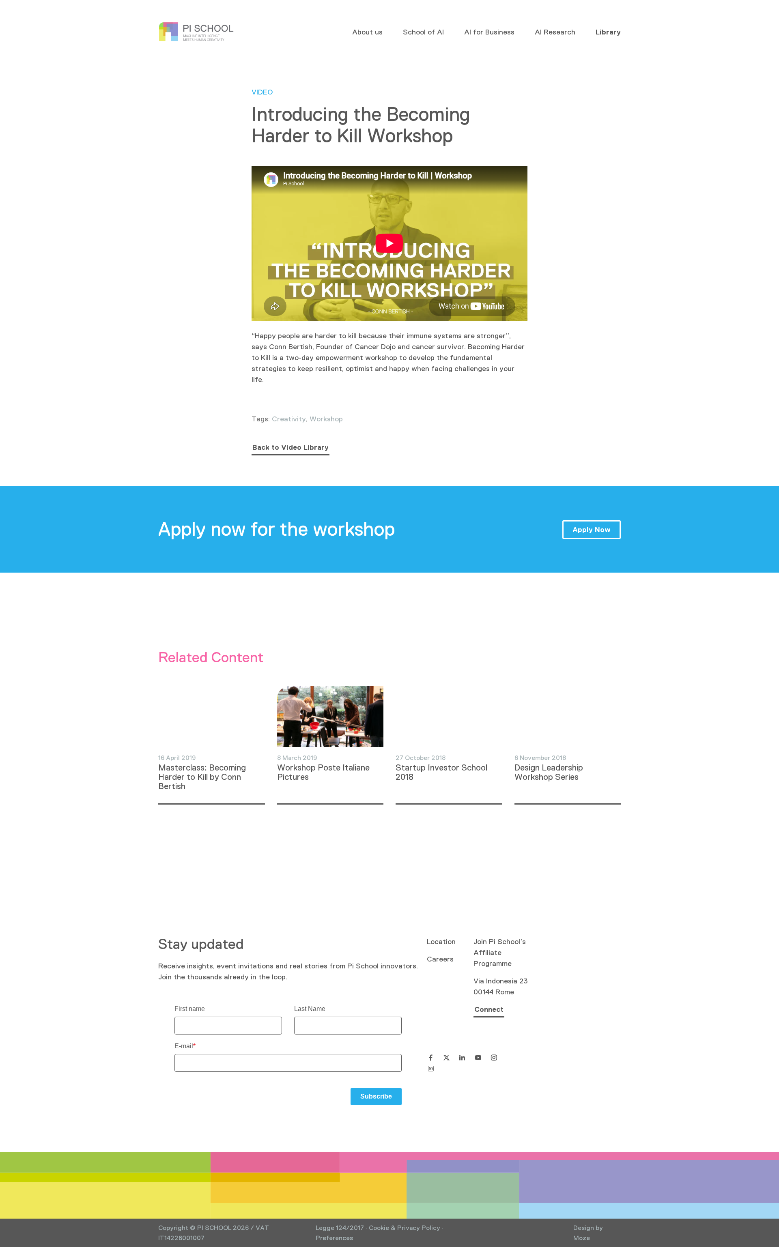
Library (608, 32)
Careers (440, 959)
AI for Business (489, 32)
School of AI (423, 32)
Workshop (326, 419)
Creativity (289, 419)
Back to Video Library (290, 447)
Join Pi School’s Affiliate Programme (499, 953)
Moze (581, 1237)
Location (441, 942)
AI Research (555, 32)
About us (367, 32)
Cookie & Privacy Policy (404, 1227)
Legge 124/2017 (340, 1227)
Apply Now (591, 530)
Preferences (334, 1237)
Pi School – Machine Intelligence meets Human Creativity (196, 32)
